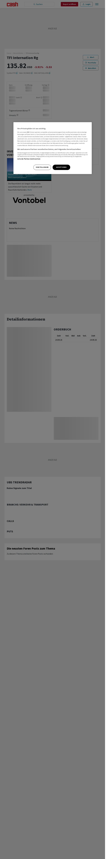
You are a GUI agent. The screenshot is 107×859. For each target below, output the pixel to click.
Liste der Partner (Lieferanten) (28, 159)
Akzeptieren (61, 167)
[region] (52, 148)
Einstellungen (42, 167)
